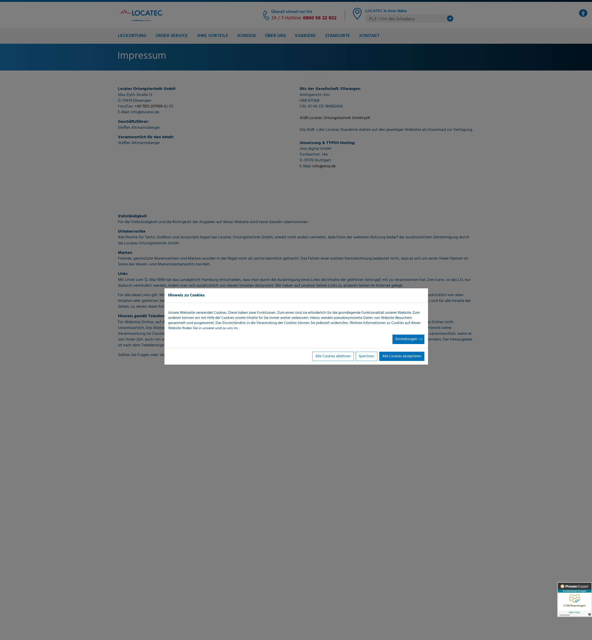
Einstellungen (406, 339)
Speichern (366, 356)
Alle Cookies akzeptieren (401, 356)
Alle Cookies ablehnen (333, 356)
